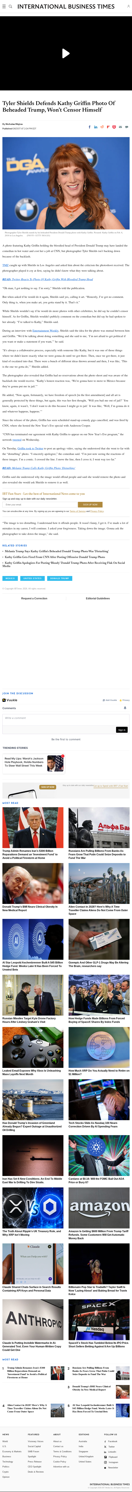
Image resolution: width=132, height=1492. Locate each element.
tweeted (17, 440)
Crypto (5, 1472)
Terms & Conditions (62, 1451)
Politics (5, 1466)
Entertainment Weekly (45, 330)
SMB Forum (33, 1451)
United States (85, 1461)
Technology (7, 1461)
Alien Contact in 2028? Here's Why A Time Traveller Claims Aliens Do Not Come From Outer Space (98, 910)
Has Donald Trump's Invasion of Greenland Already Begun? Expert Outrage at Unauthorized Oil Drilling (32, 1126)
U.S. (4, 1446)
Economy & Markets (12, 1451)
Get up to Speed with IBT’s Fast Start (111, 786)
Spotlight (32, 1456)
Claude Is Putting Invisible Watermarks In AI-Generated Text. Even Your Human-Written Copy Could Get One (31, 1346)
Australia (83, 1441)
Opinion (5, 1477)
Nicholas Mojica (14, 124)
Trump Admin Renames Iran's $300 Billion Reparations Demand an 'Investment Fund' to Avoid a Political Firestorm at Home (30, 854)
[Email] (120, 127)
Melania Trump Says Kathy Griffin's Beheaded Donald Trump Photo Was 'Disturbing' (57, 551)
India (81, 1446)
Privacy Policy (97, 511)
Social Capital (34, 1446)
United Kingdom (86, 1456)
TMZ (5, 265)
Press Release (35, 1461)
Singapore (83, 1451)
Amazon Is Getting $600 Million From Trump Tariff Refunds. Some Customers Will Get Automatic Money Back (98, 1235)
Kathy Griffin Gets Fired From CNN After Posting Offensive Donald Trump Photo (55, 557)
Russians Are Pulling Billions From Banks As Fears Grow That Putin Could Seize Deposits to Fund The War (97, 854)
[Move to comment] (127, 127)
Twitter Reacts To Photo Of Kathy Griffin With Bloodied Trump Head (47, 279)
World (5, 1441)
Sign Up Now (47, 787)
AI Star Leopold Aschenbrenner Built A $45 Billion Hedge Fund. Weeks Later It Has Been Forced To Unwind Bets (32, 966)
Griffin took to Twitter (30, 448)
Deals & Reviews (36, 1472)
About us (57, 1441)
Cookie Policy (59, 1461)
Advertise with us (61, 1466)
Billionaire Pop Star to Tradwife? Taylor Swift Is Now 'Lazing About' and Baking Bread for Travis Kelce (98, 1291)
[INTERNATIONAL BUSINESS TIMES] (66, 7)
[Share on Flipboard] (108, 127)
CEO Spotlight (34, 1466)
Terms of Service (78, 511)
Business (6, 1456)
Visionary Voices (35, 1441)
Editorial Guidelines (98, 598)
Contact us (58, 1446)
